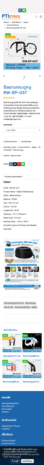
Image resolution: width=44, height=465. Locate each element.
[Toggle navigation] (41, 16)
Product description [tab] (13, 176)
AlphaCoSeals (15, 155)
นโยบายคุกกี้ (16, 457)
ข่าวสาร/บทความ (8, 443)
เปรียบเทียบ (27, 141)
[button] (35, 16)
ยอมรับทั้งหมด (27, 461)
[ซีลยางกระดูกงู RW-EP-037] (22, 52)
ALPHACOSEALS (24, 147)
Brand (14, 147)
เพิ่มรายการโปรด (11, 141)
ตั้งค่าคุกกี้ (15, 461)
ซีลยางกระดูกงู (18, 150)
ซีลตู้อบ (34, 147)
